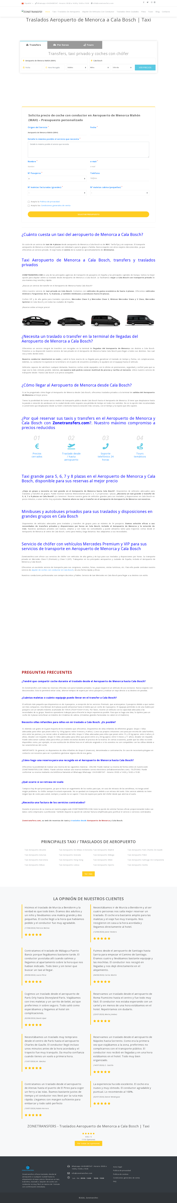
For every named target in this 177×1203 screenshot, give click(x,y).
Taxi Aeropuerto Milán (103, 860)
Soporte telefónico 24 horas (106, 456)
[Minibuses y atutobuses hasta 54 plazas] (140, 320)
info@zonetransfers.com (103, 3)
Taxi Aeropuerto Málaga (103, 855)
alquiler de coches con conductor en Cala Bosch (53, 570)
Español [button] (28, 3)
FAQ (114, 1181)
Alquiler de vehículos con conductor (98, 11)
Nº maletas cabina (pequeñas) (106, 187)
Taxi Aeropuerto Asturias (35, 855)
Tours (150, 11)
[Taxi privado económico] (37, 320)
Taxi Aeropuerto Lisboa (69, 865)
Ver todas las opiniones (88, 1143)
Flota (143, 11)
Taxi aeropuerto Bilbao (35, 865)
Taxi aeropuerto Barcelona (36, 860)
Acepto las (50, 205)
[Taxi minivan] (105, 320)
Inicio (47, 11)
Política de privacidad (50, 201)
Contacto (166, 11)
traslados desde (90, 820)
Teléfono (95, 173)
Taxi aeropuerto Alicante (35, 850)
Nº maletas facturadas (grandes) (45, 187)
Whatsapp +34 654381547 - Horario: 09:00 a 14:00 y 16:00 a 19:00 (63, 3)
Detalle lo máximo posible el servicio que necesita (54, 139)
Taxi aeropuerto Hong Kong (71, 860)
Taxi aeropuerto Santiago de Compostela (141, 860)
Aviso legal (117, 1167)
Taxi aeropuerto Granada (70, 855)
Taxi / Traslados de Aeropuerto (66, 11)
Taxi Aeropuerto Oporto (103, 865)
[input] (31, 67)
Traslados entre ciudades (128, 11)
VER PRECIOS (145, 67)
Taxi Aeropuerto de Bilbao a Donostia (73, 850)
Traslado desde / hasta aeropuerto (71, 456)
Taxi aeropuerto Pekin (137, 855)
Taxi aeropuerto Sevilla (138, 865)
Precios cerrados (37, 455)
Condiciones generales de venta (55, 205)
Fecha (94, 127)
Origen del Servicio (38, 127)
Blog (158, 11)
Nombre (32, 161)
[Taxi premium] (71, 320)
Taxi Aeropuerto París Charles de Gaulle (141, 850)
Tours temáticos (140, 455)
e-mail (94, 161)
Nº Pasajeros (35, 173)
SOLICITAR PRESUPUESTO (88, 214)
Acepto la (45, 201)
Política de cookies (120, 1174)
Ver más (88, 874)
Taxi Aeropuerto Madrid (103, 850)
